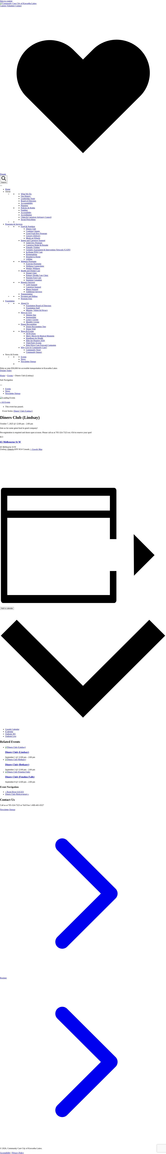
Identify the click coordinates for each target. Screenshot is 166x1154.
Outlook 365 (10, 734)
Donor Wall (31, 329)
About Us (25, 303)
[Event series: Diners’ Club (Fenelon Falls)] (36, 782)
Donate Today (6, 370)
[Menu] (1, 185)
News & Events (27, 331)
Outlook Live (10, 736)
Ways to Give (26, 313)
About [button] (7, 191)
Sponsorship (31, 317)
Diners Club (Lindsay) (17, 752)
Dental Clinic (31, 273)
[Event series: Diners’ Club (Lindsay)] (36, 757)
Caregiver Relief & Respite (37, 245)
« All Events (5, 402)
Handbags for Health (34, 338)
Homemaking (31, 254)
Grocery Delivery (33, 236)
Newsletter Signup (28, 361)
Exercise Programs (33, 264)
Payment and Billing (29, 296)
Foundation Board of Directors (38, 306)
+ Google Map (36, 449)
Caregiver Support (33, 287)
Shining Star (31, 315)
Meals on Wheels (33, 238)
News (23, 359)
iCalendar (9, 731)
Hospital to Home (33, 257)
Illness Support (32, 289)
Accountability (27, 203)
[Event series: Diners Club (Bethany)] (36, 770)
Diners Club (31, 229)
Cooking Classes (33, 231)
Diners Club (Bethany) (17, 764)
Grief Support (31, 285)
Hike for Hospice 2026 (35, 340)
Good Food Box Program (36, 233)
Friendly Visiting (33, 247)
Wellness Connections (35, 266)
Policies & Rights (28, 208)
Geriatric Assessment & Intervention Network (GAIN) (48, 250)
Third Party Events (33, 343)
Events (23, 357)
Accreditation (26, 215)
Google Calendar (12, 729)
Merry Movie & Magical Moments (40, 336)
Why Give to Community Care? (34, 347)
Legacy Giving (32, 320)
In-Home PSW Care (34, 252)
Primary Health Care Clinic (37, 275)
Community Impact (34, 352)
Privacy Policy (18, 1153)
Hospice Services (28, 282)
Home (7, 189)
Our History (26, 196)
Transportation (27, 294)
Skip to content (6, 1)
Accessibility (26, 212)
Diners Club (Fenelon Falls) (19, 776)
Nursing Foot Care (33, 278)
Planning (24, 205)
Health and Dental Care (30, 271)
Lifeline (29, 259)
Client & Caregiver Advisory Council (36, 217)
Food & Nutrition (28, 226)
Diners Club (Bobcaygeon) (17, 794)
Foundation (10, 301)
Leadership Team (28, 198)
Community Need (33, 350)
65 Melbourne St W (10, 442)
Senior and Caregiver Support (33, 240)
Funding (24, 210)
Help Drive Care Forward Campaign (41, 345)
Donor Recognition (29, 324)
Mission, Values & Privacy (37, 310)
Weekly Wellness (33, 268)
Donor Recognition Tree (36, 326)
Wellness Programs (28, 261)
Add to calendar (7, 608)
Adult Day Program (34, 243)
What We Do (26, 194)
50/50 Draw (31, 333)
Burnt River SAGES (14, 792)
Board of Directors (28, 201)
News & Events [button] (11, 354)
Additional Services (34, 292)
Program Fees (26, 299)
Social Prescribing (28, 219)
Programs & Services (13, 224)
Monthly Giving (32, 322)
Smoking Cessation (34, 280)
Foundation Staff (33, 308)
